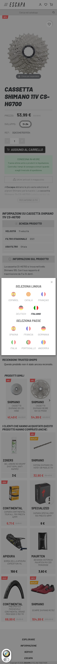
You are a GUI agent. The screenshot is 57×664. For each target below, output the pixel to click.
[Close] (51, 282)
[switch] (6, 659)
